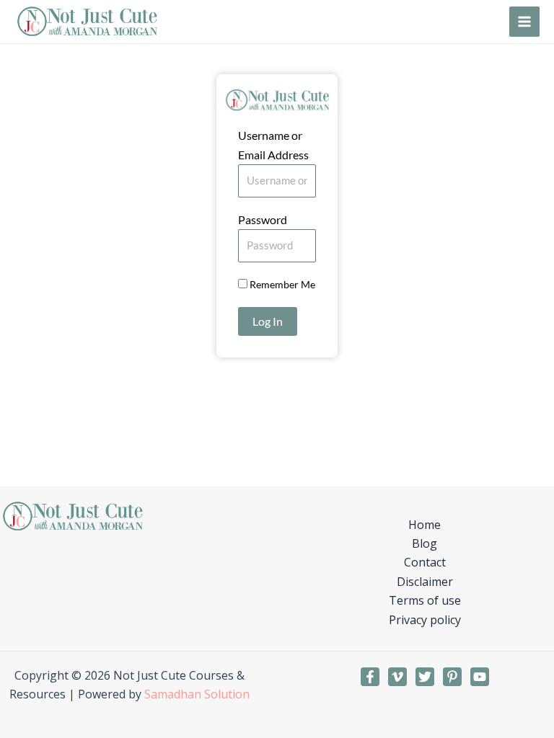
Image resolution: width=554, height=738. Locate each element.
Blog (424, 543)
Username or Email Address (273, 144)
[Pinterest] (452, 676)
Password (262, 219)
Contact (425, 562)
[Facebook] (370, 676)
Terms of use (425, 600)
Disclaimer (425, 582)
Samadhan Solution (197, 694)
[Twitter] (425, 676)
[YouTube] (479, 676)
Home (424, 525)
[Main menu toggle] (524, 21)
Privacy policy (425, 620)
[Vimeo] (397, 676)
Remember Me (281, 284)
